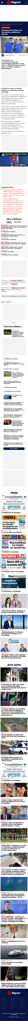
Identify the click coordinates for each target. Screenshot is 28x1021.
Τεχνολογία (22, 998)
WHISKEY (17, 1017)
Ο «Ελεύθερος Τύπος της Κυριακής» (9, 255)
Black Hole (13, 998)
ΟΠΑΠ (3, 302)
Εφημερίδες (22, 1006)
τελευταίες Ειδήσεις (16, 280)
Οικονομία (4, 1001)
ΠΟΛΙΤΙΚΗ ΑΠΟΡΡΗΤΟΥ (20, 1013)
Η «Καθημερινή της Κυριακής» (8, 231)
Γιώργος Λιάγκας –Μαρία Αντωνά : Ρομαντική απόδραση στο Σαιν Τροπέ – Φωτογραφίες (12, 248)
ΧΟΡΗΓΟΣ (8, 302)
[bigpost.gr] (14, 2)
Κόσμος (3, 1003)
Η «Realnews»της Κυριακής (7, 251)
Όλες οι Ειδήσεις (14, 448)
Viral (21, 999)
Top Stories (17, 222)
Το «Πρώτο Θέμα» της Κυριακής (8, 239)
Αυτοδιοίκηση (14, 1003)
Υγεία (12, 1008)
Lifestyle (12, 1001)
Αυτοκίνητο (13, 1006)
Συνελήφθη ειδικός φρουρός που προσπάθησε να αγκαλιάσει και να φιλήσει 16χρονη (13, 235)
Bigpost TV (22, 1005)
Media (6, 24)
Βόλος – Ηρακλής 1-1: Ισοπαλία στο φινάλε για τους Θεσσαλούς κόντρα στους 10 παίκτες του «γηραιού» (13, 243)
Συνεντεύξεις (5, 1006)
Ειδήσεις (9, 222)
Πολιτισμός (22, 1001)
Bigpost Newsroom (9, 55)
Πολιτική (3, 999)
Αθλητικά (13, 1005)
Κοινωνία (4, 1005)
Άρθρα (3, 1008)
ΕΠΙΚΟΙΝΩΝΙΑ (14, 1014)
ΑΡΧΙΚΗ (2, 24)
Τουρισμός (22, 1003)
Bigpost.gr (15, 284)
